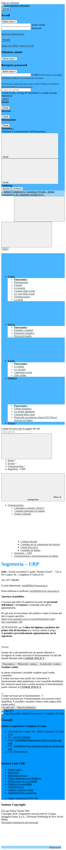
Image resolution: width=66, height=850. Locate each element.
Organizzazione (16, 466)
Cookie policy (15, 769)
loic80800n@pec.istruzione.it (44, 591)
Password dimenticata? (12, 34)
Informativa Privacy (18, 775)
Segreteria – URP (23, 553)
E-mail (35, 74)
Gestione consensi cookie (20, 790)
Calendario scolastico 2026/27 (29, 508)
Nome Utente (38, 24)
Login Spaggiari (25, 87)
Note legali (13, 772)
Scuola (11, 463)
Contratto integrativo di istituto (29, 511)
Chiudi (5, 108)
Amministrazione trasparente (22, 792)
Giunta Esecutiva (29, 547)
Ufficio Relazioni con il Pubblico (24, 778)
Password (36, 28)
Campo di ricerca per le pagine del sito (20, 428)
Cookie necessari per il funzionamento (21, 695)
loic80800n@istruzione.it (34, 585)
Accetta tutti (50, 664)
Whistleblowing (16, 787)
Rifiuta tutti (27, 664)
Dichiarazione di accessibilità (22, 781)
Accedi (6, 9)
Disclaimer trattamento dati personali (19, 822)
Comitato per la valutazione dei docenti (40, 544)
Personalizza (9, 664)
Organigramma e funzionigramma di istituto (36, 556)
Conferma (17, 188)
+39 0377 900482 (21, 737)
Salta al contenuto (10, 2)
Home (11, 460)
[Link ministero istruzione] (15, 5)
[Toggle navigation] (26, 234)
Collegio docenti (29, 541)
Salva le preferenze (26, 707)
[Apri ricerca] (39, 209)
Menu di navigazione (44, 498)
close (5, 249)
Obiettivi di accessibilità (20, 784)
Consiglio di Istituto (30, 550)
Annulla (6, 188)
